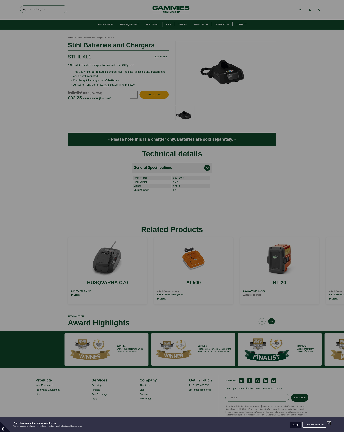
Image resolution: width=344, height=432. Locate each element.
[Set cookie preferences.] (5, 426)
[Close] (329, 423)
